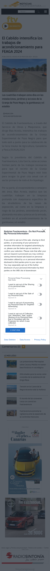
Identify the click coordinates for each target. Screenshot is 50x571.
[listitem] (25, 279)
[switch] (40, 285)
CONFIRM (15, 330)
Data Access (25, 340)
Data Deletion (10, 340)
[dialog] (25, 285)
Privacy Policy (40, 340)
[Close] (44, 231)
